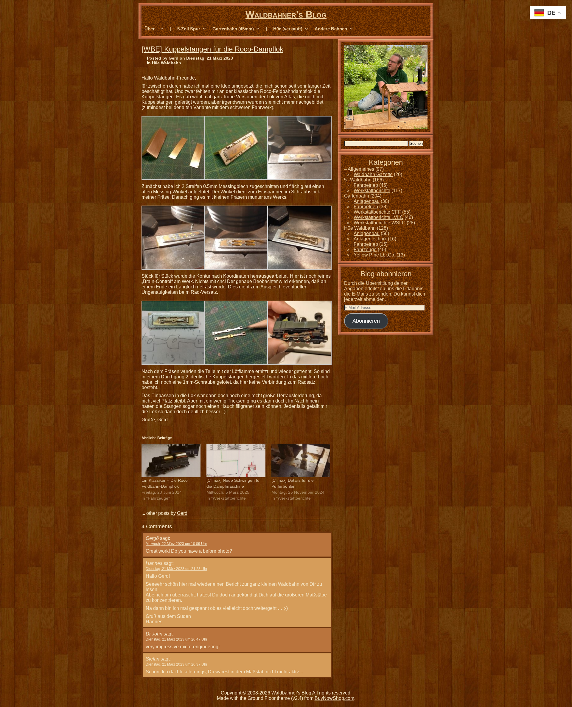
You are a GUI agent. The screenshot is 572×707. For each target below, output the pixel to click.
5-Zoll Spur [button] (188, 28)
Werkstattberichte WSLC (379, 222)
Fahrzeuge (365, 249)
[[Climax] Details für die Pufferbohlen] (300, 460)
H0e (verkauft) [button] (287, 28)
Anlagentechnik (370, 238)
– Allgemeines (359, 169)
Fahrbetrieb (366, 185)
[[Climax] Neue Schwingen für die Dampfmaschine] (235, 460)
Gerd (182, 513)
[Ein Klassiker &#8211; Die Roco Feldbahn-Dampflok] (171, 460)
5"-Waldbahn (358, 179)
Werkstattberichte (372, 190)
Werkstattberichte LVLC (378, 217)
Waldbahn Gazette (373, 174)
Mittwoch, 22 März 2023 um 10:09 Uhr (176, 544)
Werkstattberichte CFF (377, 212)
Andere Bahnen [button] (331, 28)
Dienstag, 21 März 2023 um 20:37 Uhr (176, 664)
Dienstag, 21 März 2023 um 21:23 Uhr (176, 569)
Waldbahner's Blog (286, 14)
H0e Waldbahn (166, 62)
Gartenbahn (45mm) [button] (233, 28)
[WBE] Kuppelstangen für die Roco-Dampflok (212, 49)
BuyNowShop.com (334, 698)
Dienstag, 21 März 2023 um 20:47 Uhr (176, 639)
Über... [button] (151, 28)
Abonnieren (366, 321)
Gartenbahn (356, 195)
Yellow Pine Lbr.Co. (374, 254)
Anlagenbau (367, 201)
